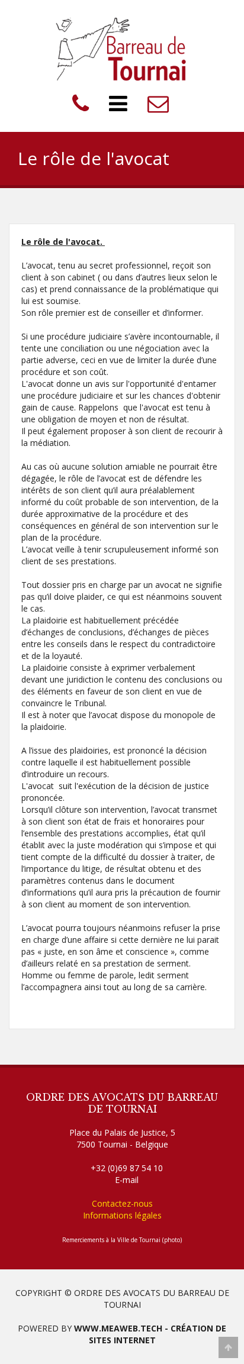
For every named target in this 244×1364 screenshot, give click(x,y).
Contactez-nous (122, 1203)
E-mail (127, 1179)
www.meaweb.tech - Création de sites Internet (150, 1334)
